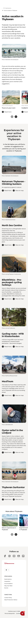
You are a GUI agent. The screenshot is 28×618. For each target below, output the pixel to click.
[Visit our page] (5, 556)
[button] (11, 109)
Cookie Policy (8, 597)
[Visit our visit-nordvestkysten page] (23, 556)
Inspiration (7, 581)
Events (6, 588)
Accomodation (8, 583)
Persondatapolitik (10, 613)
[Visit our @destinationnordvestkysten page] (14, 556)
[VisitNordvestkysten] (9, 563)
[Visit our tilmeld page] (18, 556)
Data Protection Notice (10, 599)
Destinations (8, 8)
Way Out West (8, 585)
